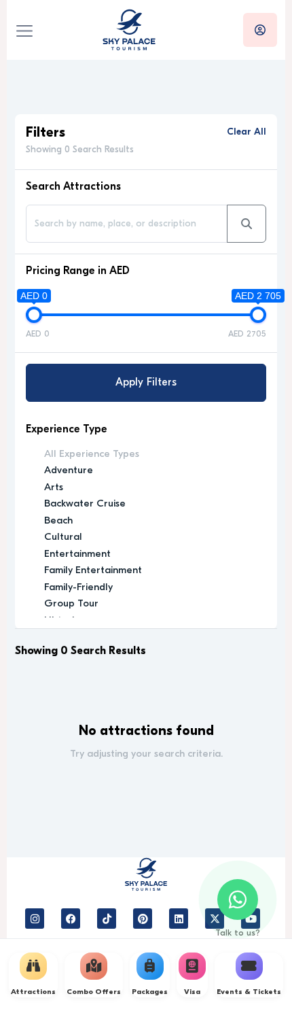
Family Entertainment (93, 571)
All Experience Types (91, 454)
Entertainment (77, 554)
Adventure (68, 471)
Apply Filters (146, 382)
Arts (53, 488)
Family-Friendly (78, 588)
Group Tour (71, 604)
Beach (58, 521)
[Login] (260, 30)
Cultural (63, 537)
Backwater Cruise (85, 504)
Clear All (246, 132)
